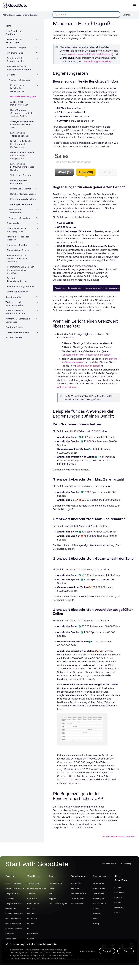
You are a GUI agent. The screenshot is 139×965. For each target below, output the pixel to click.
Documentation (55, 883)
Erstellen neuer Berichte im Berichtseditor (17, 88)
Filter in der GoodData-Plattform (18, 238)
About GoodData (120, 878)
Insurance (31, 913)
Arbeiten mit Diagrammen (15, 211)
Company (118, 887)
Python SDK (76, 883)
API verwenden (65, 387)
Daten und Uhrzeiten (17, 245)
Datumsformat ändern (18, 250)
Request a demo (109, 863)
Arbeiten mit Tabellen (19, 218)
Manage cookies (87, 951)
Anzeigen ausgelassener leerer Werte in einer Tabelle (22, 124)
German (126, 15)
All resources (98, 883)
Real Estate (32, 918)
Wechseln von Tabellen (89, 365)
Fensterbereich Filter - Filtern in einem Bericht (86, 354)
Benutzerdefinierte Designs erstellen (16, 60)
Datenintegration (13, 297)
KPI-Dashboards (15, 53)
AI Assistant (10, 898)
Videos (96, 908)
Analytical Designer (16, 47)
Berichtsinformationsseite (23, 194)
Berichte (11, 74)
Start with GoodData (36, 863)
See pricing (126, 863)
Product (10, 876)
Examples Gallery (78, 893)
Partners (118, 897)
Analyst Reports (99, 903)
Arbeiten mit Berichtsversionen (19, 103)
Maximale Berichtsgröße (23, 96)
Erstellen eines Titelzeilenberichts (19, 134)
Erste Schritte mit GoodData (14, 32)
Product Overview (13, 883)
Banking (30, 939)
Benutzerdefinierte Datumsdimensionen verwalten (17, 258)
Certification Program (58, 903)
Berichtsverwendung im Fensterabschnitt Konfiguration (22, 155)
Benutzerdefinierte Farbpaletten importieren (19, 68)
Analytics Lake (11, 893)
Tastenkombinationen (17, 291)
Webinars (97, 913)
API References (77, 898)
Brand (117, 912)
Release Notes (77, 903)
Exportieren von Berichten (23, 199)
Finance (30, 908)
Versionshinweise (14, 337)
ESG (29, 928)
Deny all (107, 951)
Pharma (30, 923)
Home (8, 25)
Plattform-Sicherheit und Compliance (17, 320)
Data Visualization (13, 918)
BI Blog (96, 923)
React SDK (75, 888)
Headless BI (10, 908)
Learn (52, 876)
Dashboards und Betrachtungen (13, 41)
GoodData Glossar (14, 327)
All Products (8, 15)
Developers (78, 876)
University (53, 888)
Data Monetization (13, 923)
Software (31, 893)
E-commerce (33, 903)
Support (52, 898)
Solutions (33, 876)
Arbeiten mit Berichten (20, 80)
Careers (117, 902)
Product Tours (99, 888)
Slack (51, 893)
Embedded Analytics (14, 913)
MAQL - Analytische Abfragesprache (16, 230)
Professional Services (36, 888)
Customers (119, 892)
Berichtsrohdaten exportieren (18, 182)
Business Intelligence (14, 888)
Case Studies (98, 893)
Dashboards (13, 223)
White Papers (98, 898)
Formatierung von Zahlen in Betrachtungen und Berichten (20, 269)
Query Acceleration (13, 928)
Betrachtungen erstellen (97, 61)
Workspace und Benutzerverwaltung (15, 304)
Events (96, 918)
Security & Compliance (10, 936)
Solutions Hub (33, 883)
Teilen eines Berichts (20, 175)
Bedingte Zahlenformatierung (17, 280)
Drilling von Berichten (20, 188)
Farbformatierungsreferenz (20, 286)
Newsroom (119, 907)
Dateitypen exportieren (21, 204)
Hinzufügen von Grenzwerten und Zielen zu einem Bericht (22, 113)
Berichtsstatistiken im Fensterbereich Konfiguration (21, 144)
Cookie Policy (16, 958)
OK (125, 951)
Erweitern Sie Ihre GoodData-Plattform (15, 312)
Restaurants (32, 933)
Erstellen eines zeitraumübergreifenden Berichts (22, 167)
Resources (99, 876)
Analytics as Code (13, 903)
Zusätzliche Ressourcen (17, 332)
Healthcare (32, 898)
